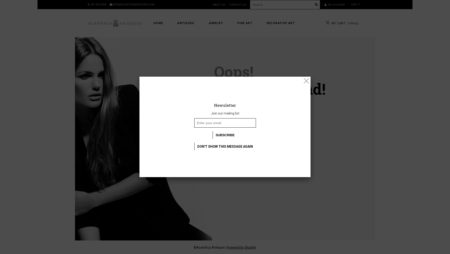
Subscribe (225, 135)
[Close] (306, 81)
